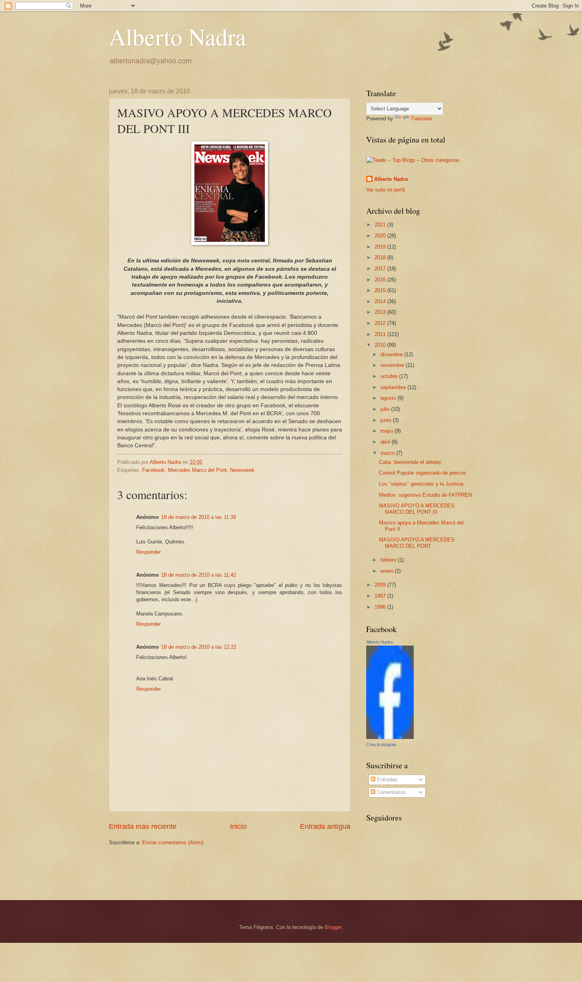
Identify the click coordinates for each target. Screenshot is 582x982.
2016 (381, 280)
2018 (381, 257)
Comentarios (390, 792)
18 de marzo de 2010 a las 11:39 (198, 517)
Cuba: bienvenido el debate (410, 462)
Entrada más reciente (143, 826)
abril (386, 442)
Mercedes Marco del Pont (197, 470)
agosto (389, 398)
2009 (381, 585)
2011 (381, 334)
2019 (381, 247)
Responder (148, 552)
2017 (381, 269)
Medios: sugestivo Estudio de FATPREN (425, 495)
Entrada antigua (325, 826)
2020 (381, 236)
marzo (388, 453)
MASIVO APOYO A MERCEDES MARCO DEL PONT (417, 543)
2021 (381, 225)
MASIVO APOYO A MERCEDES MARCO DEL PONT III (417, 509)
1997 (381, 596)
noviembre (393, 365)
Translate (421, 119)
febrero (389, 560)
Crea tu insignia (381, 744)
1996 (381, 607)
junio (386, 420)
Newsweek (242, 470)
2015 (381, 290)
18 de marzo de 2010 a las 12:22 (198, 647)
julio (385, 409)
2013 (381, 312)
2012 (381, 323)
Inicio (238, 826)
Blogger (333, 927)
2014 (381, 301)
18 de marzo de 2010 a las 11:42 (198, 575)
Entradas (386, 780)
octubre (389, 376)
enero (387, 571)
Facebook (153, 470)
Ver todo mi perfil (385, 190)
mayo (387, 431)
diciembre (392, 354)
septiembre (393, 387)
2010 (381, 345)
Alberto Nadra (177, 36)
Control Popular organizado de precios (422, 473)
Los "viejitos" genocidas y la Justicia (421, 484)
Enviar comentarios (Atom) (173, 842)
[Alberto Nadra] (390, 737)
